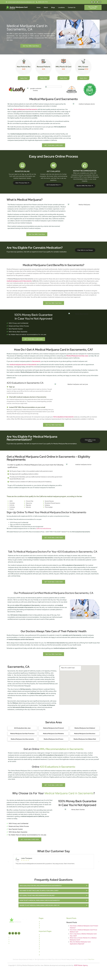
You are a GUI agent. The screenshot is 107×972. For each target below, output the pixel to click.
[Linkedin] (97, 2)
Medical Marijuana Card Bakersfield (85, 739)
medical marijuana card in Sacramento (19, 281)
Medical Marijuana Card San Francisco (22, 733)
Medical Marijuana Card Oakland (84, 728)
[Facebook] (92, 2)
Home (38, 7)
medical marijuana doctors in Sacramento (23, 364)
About (46, 7)
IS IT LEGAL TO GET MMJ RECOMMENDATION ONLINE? (37, 895)
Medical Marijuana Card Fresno (53, 739)
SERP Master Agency (81, 965)
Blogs (53, 7)
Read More (91, 959)
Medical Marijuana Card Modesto (53, 733)
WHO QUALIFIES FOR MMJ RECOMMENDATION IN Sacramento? (41, 885)
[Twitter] (94, 2)
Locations (61, 7)
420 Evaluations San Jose (22, 728)
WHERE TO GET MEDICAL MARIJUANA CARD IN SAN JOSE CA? (40, 905)
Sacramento (36, 361)
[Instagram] (100, 2)
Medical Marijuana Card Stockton (84, 733)
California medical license (43, 528)
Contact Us (71, 7)
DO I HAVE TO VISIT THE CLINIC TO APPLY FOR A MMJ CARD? (39, 890)
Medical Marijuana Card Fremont (53, 728)
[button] (8, 862)
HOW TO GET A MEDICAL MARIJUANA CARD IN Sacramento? (40, 900)
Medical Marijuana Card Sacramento (22, 739)
